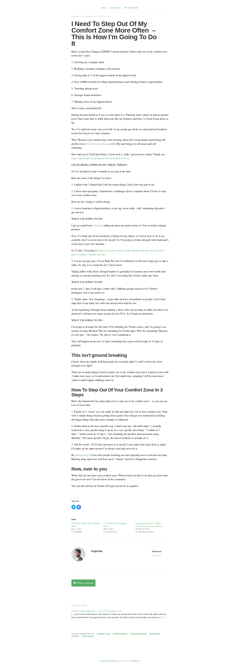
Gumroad (97, 225)
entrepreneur (120, 634)
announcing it (82, 455)
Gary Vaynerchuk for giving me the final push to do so (100, 158)
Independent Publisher (109, 661)
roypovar (75, 16)
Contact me (115, 8)
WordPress (135, 661)
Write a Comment (85, 583)
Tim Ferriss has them (97, 143)
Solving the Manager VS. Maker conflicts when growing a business (149, 524)
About (104, 8)
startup (75, 636)
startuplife (87, 636)
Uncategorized (89, 16)
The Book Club (131, 8)
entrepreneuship (138, 634)
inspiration (154, 634)
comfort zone (103, 634)
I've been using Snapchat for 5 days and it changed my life (96, 610)
